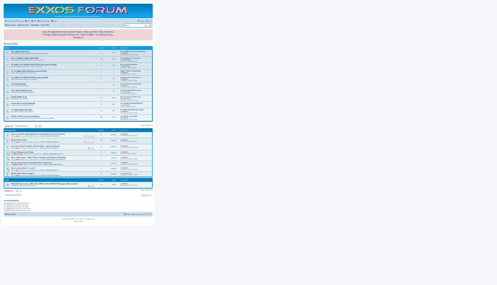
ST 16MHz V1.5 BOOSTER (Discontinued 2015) (29, 78)
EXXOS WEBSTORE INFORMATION (53, 159)
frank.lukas (125, 92)
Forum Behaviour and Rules (22, 152)
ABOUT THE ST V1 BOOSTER (130, 71)
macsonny (125, 98)
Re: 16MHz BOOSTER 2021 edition (132, 110)
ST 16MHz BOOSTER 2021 (21, 110)
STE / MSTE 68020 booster (21, 91)
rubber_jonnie (18, 154)
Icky (17, 170)
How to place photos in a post (23, 168)
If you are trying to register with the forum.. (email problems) (35, 146)
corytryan (125, 105)
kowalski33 (125, 173)
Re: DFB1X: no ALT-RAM (128, 116)
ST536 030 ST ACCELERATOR (23, 103)
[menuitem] (19, 21)
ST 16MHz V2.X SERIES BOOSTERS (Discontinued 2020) (33, 65)
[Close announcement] (151, 31)
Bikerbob (125, 66)
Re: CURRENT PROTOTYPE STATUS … (133, 51)
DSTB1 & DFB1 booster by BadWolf (25, 116)
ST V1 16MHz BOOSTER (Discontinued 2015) (29, 71)
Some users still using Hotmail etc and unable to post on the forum (38, 134)
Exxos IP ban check (19, 140)
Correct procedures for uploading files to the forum (31, 163)
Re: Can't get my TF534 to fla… (131, 97)
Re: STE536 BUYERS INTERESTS (131, 103)
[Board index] (78, 10)
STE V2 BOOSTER (18, 84)
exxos (124, 53)
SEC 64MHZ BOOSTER (20, 52)
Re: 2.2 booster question (128, 64)
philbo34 (15, 185)
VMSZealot (125, 59)
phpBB (71, 219)
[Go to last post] (128, 134)
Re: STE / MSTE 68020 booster (130, 90)
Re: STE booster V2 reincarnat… (131, 84)
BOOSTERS (11, 43)
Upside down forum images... (23, 173)
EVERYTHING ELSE (19, 97)
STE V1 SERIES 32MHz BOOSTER (24, 58)
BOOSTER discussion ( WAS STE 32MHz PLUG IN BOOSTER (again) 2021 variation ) (44, 184)
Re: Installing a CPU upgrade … (131, 58)
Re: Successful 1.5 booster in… (131, 77)
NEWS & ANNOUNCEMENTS (50, 136)
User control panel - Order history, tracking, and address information (38, 157)
